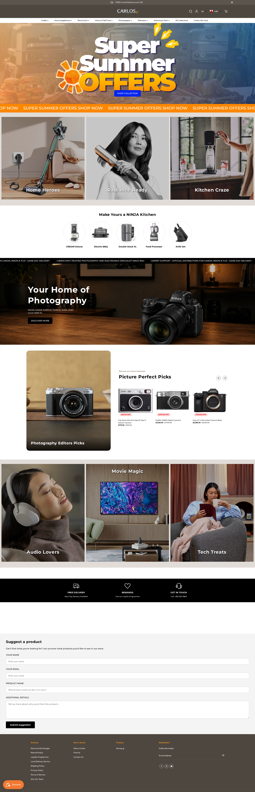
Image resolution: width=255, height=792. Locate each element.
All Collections (181, 20)
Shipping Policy (37, 766)
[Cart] (226, 11)
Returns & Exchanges (40, 748)
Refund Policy (37, 753)
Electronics (83, 20)
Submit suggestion (20, 725)
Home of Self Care (103, 20)
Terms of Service (38, 775)
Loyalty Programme (40, 757)
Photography (124, 20)
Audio (44, 20)
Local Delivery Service (40, 761)
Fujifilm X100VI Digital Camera (168, 420)
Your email (12, 669)
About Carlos (79, 748)
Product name (15, 683)
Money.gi (120, 748)
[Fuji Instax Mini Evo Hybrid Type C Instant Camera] (135, 400)
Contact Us (78, 757)
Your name (12, 655)
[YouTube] (171, 766)
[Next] (225, 377)
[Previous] (218, 377)
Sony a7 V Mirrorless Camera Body (207, 420)
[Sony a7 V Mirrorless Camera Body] (210, 400)
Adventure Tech (161, 20)
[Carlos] (127, 11)
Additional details (17, 697)
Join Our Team (37, 779)
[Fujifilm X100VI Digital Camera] (173, 400)
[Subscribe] (222, 755)
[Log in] (196, 11)
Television (142, 20)
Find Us (76, 753)
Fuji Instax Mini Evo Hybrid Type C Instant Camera (132, 421)
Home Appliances (62, 20)
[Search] (190, 11)
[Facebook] (161, 766)
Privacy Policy (37, 770)
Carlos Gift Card (201, 20)
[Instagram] (166, 766)
